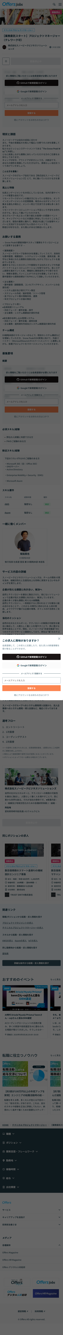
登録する (31, 688)
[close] (59, 638)
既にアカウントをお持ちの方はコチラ (31, 695)
